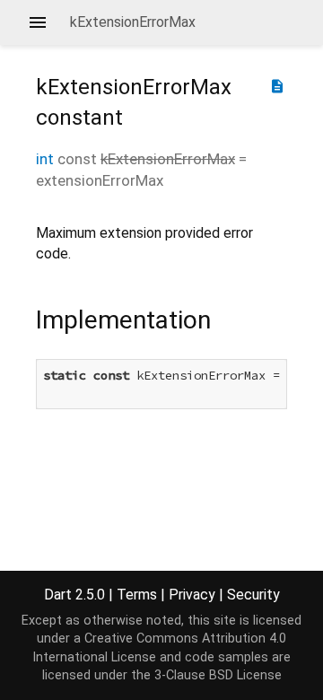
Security (253, 594)
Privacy (192, 594)
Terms (137, 594)
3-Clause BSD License (218, 675)
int (45, 159)
